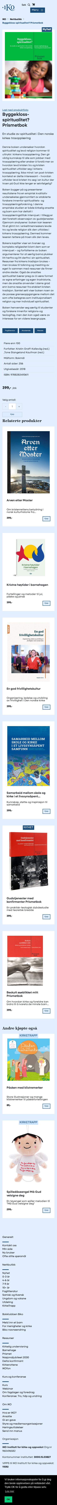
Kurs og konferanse (14, 1377)
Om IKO (7, 1404)
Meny (35, 10)
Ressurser (8, 1338)
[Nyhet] (28, 65)
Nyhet (6, 1273)
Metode (40, 331)
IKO (4, 19)
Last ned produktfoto (15, 110)
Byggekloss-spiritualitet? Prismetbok (22, 23)
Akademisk (26, 331)
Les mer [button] (9, 1491)
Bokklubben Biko (12, 1314)
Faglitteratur (10, 331)
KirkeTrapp (8, 1306)
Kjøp (12, 414)
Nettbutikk (16, 19)
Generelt (7, 1237)
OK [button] (8, 1499)
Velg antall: (9, 400)
